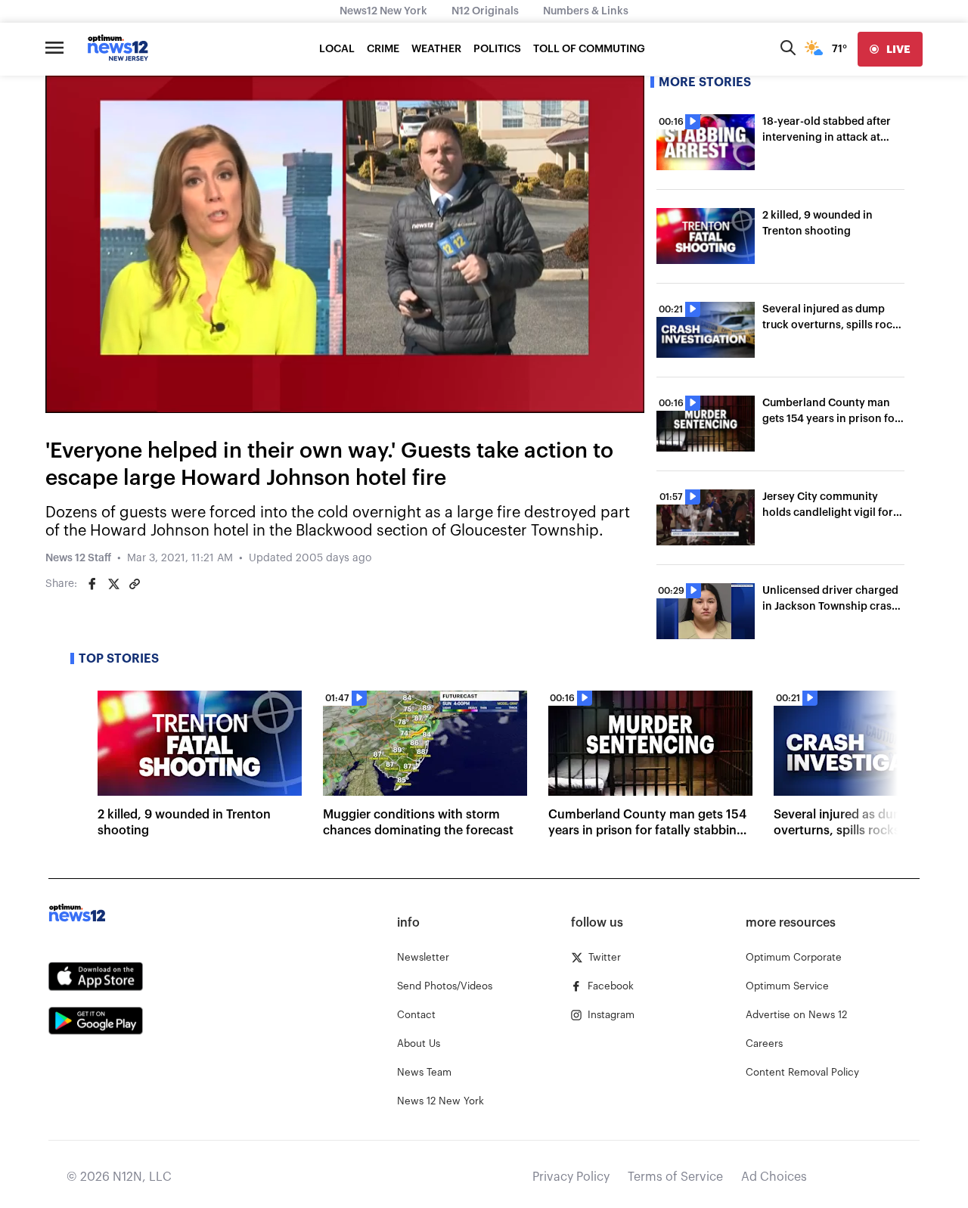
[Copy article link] (135, 584)
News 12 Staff (78, 558)
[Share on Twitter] (113, 584)
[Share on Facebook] (92, 584)
